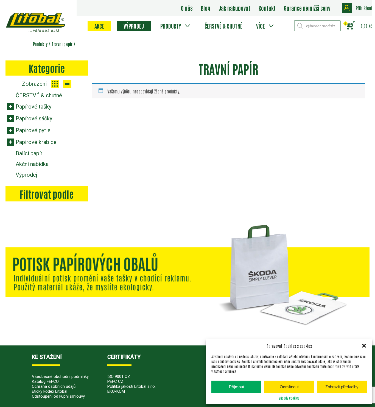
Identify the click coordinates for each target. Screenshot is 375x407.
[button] (364, 345)
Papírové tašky (33, 106)
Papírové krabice (36, 142)
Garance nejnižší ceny (307, 8)
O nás (187, 8)
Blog (205, 8)
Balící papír (29, 153)
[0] (350, 25)
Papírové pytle (33, 130)
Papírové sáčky (34, 118)
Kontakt (267, 8)
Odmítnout (289, 386)
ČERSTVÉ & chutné (223, 25)
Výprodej (134, 25)
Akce (99, 25)
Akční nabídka (32, 164)
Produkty (170, 25)
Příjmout (236, 386)
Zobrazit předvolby (342, 386)
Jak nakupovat (234, 8)
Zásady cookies (289, 398)
